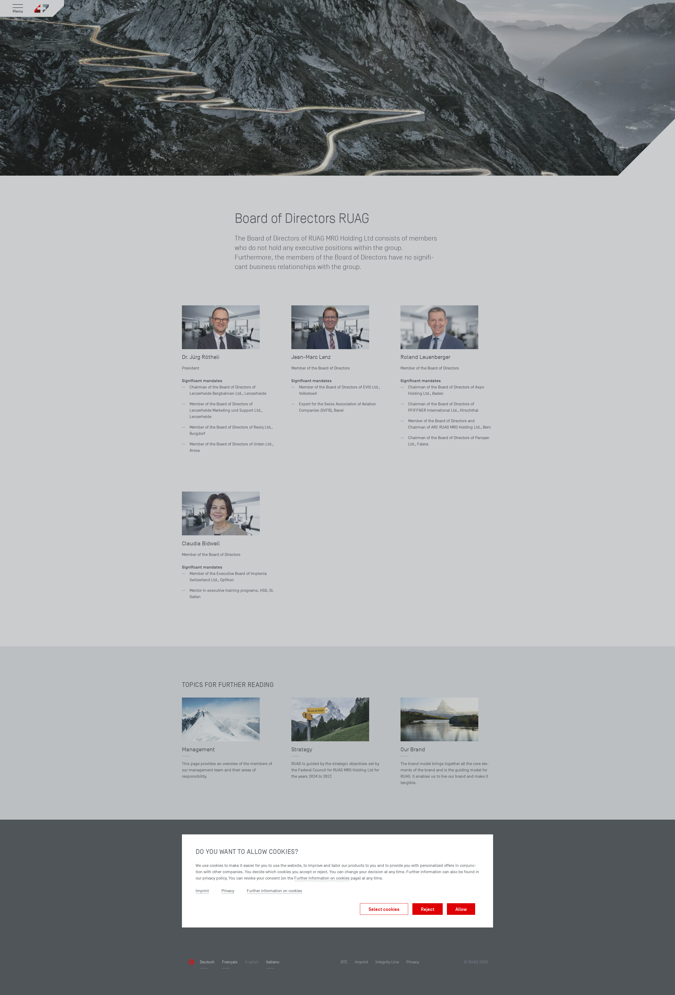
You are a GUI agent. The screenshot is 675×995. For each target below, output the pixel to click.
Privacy (227, 890)
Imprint (202, 890)
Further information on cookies (322, 878)
